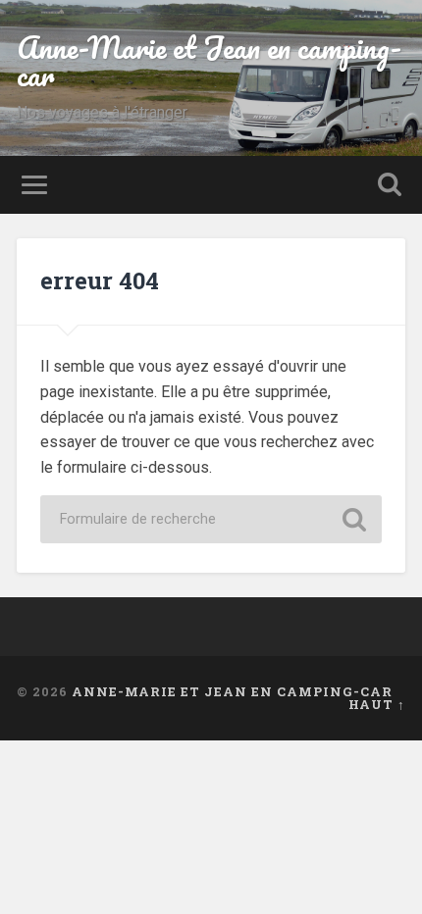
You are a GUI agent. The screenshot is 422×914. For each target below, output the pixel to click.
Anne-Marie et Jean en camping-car (209, 61)
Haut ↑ (376, 704)
